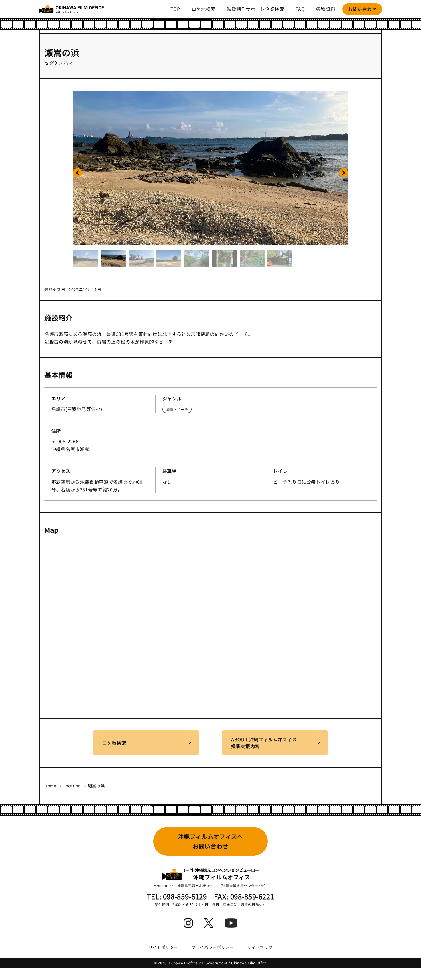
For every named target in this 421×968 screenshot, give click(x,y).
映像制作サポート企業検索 (255, 8)
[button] (77, 172)
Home (50, 786)
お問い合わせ (362, 8)
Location (72, 786)
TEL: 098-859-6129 (177, 896)
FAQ (300, 8)
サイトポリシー (163, 947)
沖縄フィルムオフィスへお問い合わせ (210, 841)
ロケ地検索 (203, 8)
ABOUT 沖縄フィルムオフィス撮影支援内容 (264, 743)
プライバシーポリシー (212, 947)
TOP (175, 8)
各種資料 (325, 8)
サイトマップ (260, 947)
